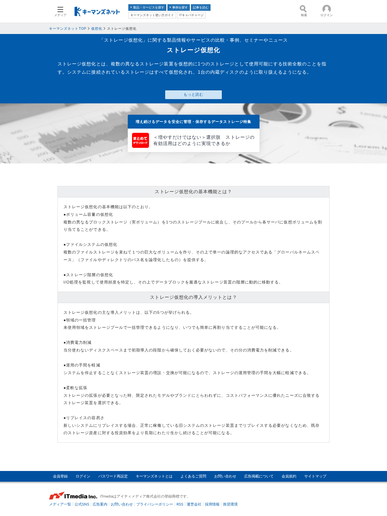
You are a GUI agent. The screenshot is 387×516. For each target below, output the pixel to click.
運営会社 (194, 504)
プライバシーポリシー (154, 504)
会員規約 (289, 476)
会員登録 (60, 476)
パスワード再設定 (113, 476)
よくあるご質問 (193, 476)
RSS (180, 504)
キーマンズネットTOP (67, 29)
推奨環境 (230, 504)
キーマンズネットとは (154, 476)
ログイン (83, 476)
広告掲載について (259, 476)
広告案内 (100, 504)
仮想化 (96, 29)
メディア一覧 (60, 504)
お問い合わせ (225, 476)
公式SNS (82, 504)
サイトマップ (315, 476)
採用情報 (212, 504)
